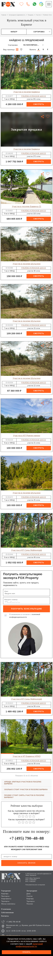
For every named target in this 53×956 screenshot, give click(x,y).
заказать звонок (26, 863)
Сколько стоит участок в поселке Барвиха (26, 789)
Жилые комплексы (8, 904)
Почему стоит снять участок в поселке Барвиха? (24, 796)
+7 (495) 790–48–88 (26, 838)
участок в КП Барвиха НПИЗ (26, 756)
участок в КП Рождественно (26, 435)
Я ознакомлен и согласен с (24, 615)
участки (38, 15)
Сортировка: (13, 45)
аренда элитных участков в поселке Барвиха (22, 783)
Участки (29, 896)
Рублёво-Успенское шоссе (33, 96)
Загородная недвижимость (17, 15)
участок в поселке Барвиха (26, 92)
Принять (26, 952)
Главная (3, 15)
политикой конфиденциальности (29, 945)
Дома (28, 894)
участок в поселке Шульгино (26, 264)
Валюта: (33, 50)
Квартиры (4, 894)
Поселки (29, 904)
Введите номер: (11, 599)
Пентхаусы (5, 896)
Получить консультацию (26, 609)
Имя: (6, 591)
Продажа (30, 15)
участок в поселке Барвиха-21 (26, 206)
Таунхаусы (5, 901)
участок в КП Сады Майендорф (26, 550)
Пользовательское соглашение (35, 884)
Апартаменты (6, 899)
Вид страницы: (9, 50)
